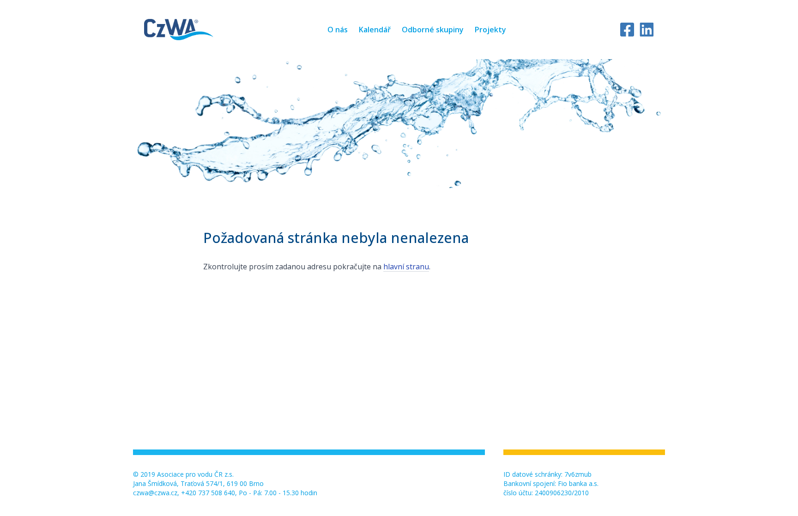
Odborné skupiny (433, 29)
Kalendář (375, 29)
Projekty (490, 29)
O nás (337, 29)
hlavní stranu (406, 266)
